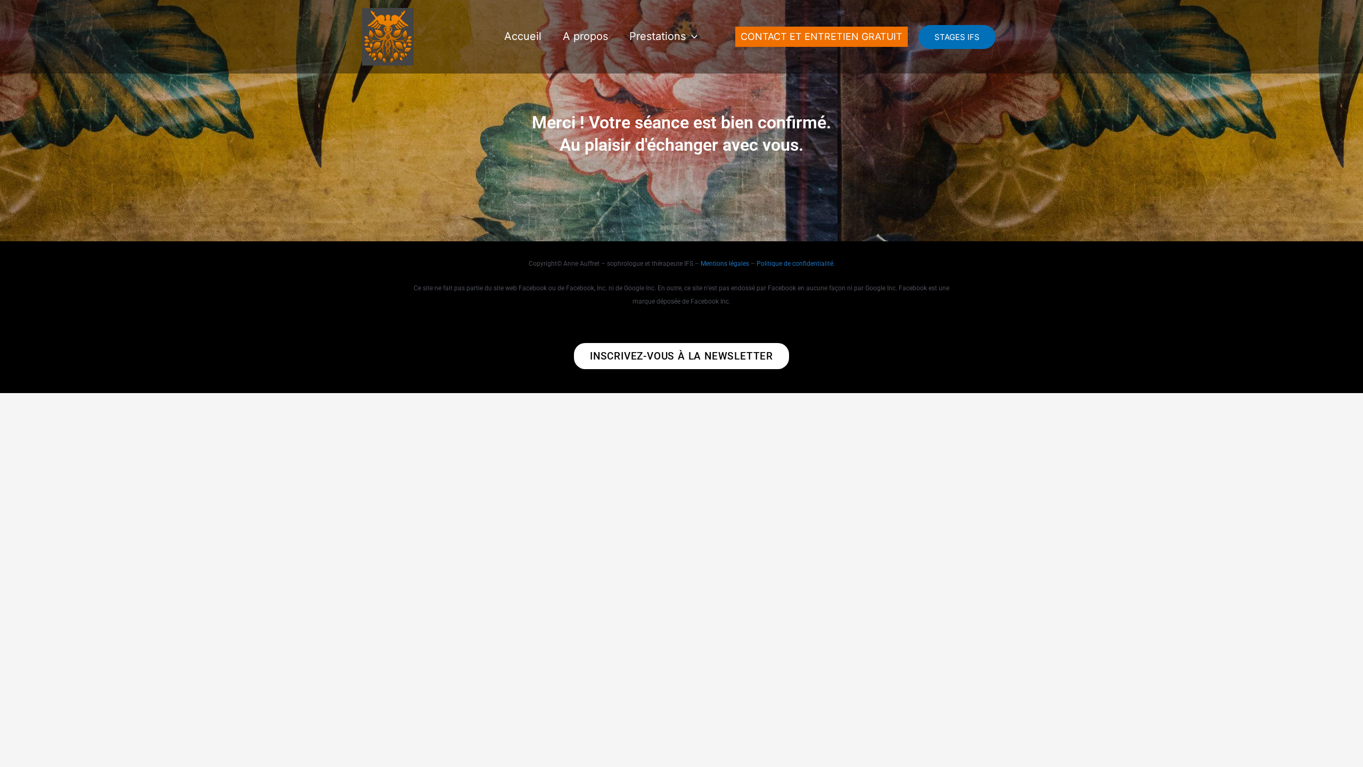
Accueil (522, 36)
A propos (585, 36)
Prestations (657, 36)
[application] (691, 36)
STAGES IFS (957, 37)
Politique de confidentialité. (796, 263)
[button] (821, 37)
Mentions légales (725, 263)
